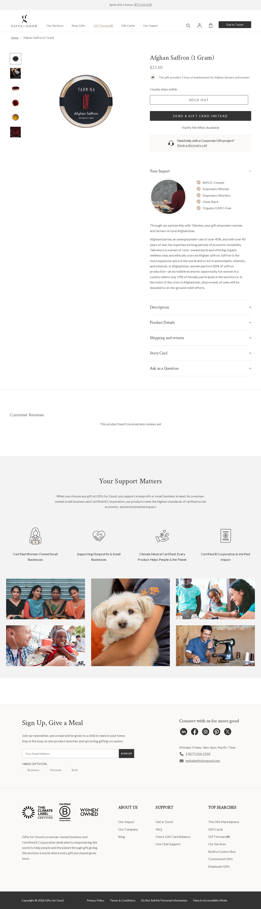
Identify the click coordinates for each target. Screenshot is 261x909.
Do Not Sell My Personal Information (164, 900)
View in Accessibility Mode (210, 900)
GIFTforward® (103, 25)
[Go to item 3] (15, 88)
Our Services (54, 25)
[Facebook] (194, 732)
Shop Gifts (78, 25)
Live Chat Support (168, 844)
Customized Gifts (220, 859)
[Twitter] (227, 732)
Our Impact (150, 25)
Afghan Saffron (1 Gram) (38, 37)
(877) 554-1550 (143, 5)
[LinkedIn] (183, 732)
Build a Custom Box (222, 851)
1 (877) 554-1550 (198, 754)
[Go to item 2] (15, 73)
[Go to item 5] (15, 117)
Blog (121, 836)
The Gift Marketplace (223, 822)
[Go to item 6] (15, 132)
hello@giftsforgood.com (203, 760)
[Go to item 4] (15, 102)
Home (15, 37)
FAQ (159, 829)
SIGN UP (126, 753)
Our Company (128, 829)
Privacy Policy (95, 900)
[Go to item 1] (15, 58)
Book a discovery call (192, 145)
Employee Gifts (219, 866)
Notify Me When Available (200, 127)
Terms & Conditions (122, 900)
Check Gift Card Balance (173, 836)
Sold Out (199, 100)
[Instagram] (205, 732)
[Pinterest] (216, 732)
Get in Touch (234, 24)
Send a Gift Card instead (200, 116)
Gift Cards (128, 25)
